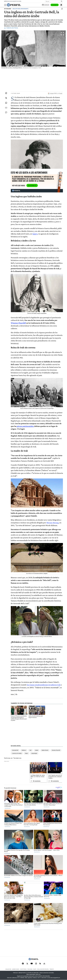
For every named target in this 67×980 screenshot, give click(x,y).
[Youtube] (32, 964)
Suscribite (54, 5)
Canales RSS (8, 969)
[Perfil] (33, 960)
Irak (30, 750)
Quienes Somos (15, 969)
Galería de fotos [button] (12, 28)
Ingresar (46, 5)
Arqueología (34, 753)
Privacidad (29, 969)
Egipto (35, 234)
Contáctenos (23, 969)
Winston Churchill (18, 323)
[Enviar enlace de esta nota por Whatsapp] (6, 102)
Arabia (36, 750)
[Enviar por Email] (6, 107)
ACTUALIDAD (7, 8)
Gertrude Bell (15, 750)
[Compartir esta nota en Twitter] (6, 97)
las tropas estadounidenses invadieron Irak (43, 685)
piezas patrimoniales (25, 426)
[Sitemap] (44, 964)
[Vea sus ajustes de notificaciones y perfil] (61, 5)
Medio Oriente (45, 750)
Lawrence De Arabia (16, 753)
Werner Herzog (52, 522)
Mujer (26, 753)
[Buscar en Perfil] (61, 1)
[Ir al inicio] (14, 4)
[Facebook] (23, 964)
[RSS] (40, 964)
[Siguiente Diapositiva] (62, 773)
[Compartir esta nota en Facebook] (6, 93)
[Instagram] (36, 964)
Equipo (34, 969)
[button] (33, 49)
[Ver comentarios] (61, 9)
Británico (24, 750)
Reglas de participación (43, 969)
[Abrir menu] (5, 5)
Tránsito (51, 969)
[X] (27, 964)
